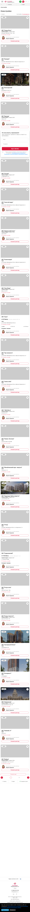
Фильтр (4, 781)
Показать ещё (13, 774)
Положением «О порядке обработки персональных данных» (16, 154)
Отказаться (12, 909)
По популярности (25, 14)
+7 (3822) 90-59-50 (15, 890)
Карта (23, 4)
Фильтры (10, 4)
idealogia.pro (17, 901)
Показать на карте (6, 34)
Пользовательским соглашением (18, 153)
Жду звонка (15, 148)
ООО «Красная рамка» (18, 902)
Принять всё (5, 909)
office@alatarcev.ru (15, 891)
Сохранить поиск (24, 781)
